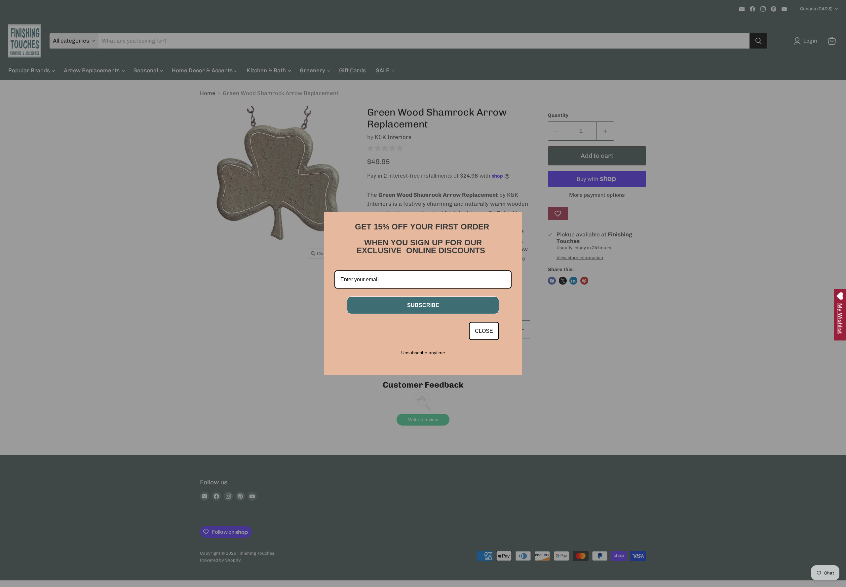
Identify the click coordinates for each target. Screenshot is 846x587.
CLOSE (484, 331)
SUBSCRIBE (423, 305)
